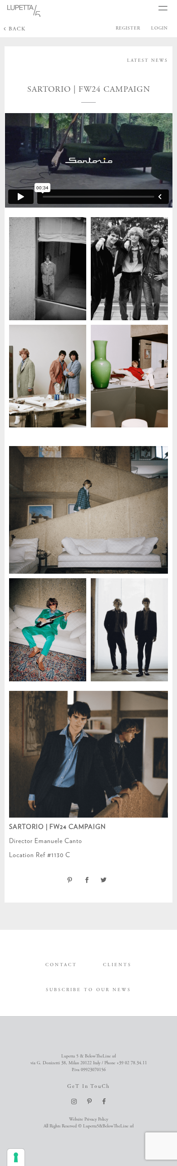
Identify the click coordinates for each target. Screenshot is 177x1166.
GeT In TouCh (88, 1086)
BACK (16, 28)
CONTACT (61, 965)
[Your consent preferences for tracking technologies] (16, 1157)
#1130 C (58, 854)
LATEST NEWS (147, 61)
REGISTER (128, 28)
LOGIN (159, 28)
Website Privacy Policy (88, 1119)
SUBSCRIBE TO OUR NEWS (88, 990)
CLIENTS (117, 965)
